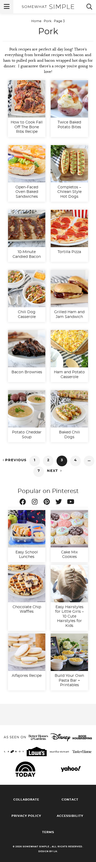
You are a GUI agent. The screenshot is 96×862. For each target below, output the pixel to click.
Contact (70, 799)
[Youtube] (72, 502)
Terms (48, 832)
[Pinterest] (48, 502)
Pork (47, 21)
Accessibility (70, 815)
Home (36, 21)
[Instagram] (36, 502)
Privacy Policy (26, 815)
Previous (14, 460)
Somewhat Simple (48, 6)
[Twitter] (60, 502)
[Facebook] (24, 502)
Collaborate (26, 799)
